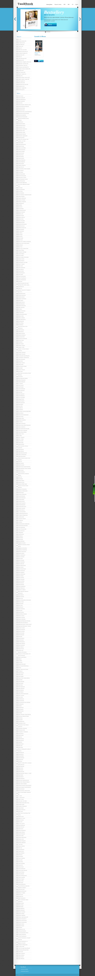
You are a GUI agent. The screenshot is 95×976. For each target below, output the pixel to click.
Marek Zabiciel (21, 594)
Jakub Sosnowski (21, 402)
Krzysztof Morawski (21, 504)
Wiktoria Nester (21, 903)
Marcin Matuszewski (22, 565)
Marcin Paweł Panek (22, 568)
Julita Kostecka (21, 449)
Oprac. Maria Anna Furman (23, 669)
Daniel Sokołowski (21, 267)
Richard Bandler (21, 757)
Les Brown (20, 522)
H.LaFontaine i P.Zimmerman (23, 357)
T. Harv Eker (20, 844)
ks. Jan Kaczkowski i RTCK (23, 932)
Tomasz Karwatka (21, 863)
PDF (64, 4)
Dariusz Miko (20, 274)
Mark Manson (20, 607)
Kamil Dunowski (21, 465)
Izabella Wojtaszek (21, 381)
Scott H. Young (21, 799)
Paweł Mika (20, 679)
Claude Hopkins (21, 253)
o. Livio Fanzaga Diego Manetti (24, 948)
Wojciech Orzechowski (22, 920)
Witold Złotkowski (21, 910)
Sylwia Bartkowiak (21, 825)
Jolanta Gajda (20, 442)
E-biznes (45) (20, 46)
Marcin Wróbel (21, 575)
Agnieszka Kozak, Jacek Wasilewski (25, 111)
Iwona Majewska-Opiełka (23, 378)
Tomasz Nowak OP (21, 868)
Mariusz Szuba (21, 601)
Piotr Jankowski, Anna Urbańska (24, 702)
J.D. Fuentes (20, 383)
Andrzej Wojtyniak (21, 161)
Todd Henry (20, 854)
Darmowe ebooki (58, 4)
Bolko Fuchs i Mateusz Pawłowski (24, 241)
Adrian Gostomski (21, 101)
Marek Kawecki (21, 582)
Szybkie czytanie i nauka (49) (23, 79)
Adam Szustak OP (21, 97)
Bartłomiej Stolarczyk (22, 227)
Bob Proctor (20, 236)
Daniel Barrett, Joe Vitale (22, 262)
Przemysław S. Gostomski (23, 731)
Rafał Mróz (20, 742)
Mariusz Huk (20, 598)
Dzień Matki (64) (21, 44)
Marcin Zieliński (21, 577)
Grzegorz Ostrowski (21, 352)
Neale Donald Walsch (22, 657)
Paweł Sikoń (20, 685)
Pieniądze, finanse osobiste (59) (24, 68)
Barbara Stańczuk (21, 217)
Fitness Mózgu (21, 323)
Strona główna (49, 4)
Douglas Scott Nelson (22, 298)
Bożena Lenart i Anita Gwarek (23, 243)
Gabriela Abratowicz (22, 335)
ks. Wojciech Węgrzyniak (22, 944)
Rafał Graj (20, 737)
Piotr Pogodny (20, 709)
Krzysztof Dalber (21, 499)
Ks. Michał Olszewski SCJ (23, 513)
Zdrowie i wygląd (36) (22, 87)
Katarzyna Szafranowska (22, 490)
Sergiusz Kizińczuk (21, 809)
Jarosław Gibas (21, 418)
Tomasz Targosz (21, 879)
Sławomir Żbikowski (22, 842)
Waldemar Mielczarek (22, 891)
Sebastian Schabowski (22, 806)
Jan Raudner (20, 409)
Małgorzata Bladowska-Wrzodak (24, 620)
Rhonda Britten (21, 756)
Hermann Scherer (21, 362)
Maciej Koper (20, 539)
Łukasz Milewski (21, 958)
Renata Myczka (21, 752)
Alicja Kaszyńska (21, 137)
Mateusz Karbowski (21, 619)
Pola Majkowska (21, 721)
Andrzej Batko (20, 142)
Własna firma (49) (21, 82)
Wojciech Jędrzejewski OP (23, 917)
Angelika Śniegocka (22, 165)
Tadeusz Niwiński (21, 846)
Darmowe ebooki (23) (22, 41)
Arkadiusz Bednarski (22, 198)
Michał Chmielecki (21, 629)
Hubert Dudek (20, 364)
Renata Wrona (21, 754)
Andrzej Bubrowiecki (22, 144)
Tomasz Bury (20, 861)
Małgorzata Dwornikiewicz (23, 622)
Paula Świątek (20, 676)
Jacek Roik (20, 392)
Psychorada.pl (20, 733)
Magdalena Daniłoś (21, 542)
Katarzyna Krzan (21, 482)
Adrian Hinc (20, 102)
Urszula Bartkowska (22, 884)
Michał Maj (20, 636)
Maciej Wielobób (21, 541)
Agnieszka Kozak (21, 109)
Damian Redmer (21, 260)
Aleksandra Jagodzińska (22, 135)
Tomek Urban (20, 882)
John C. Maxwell (21, 437)
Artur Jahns (20, 206)
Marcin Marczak (21, 563)
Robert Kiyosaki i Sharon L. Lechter (24, 773)
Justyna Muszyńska (21, 456)
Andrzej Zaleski (21, 163)
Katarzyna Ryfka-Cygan (22, 484)
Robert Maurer (21, 776)
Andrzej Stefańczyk (21, 160)
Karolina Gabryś (21, 480)
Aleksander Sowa (21, 130)
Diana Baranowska (21, 293)
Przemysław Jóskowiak (22, 728)
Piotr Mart (20, 705)
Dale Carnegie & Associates (23, 257)
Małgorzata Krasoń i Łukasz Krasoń (24, 624)
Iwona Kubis (20, 376)
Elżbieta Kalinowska (22, 305)
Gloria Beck (20, 342)
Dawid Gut (20, 288)
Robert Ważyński (21, 778)
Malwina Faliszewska (22, 551)
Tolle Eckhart (20, 856)
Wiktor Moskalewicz (21, 898)
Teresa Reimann (21, 849)
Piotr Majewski (21, 704)
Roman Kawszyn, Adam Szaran (24, 790)
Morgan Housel (21, 648)
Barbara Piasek (21, 215)
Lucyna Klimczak (21, 530)
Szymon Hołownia (21, 833)
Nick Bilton (20, 660)
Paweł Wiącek (20, 691)
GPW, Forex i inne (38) (22, 49)
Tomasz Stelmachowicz (22, 875)
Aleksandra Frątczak (22, 134)
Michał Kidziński (21, 634)
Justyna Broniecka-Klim (22, 452)
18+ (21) (19, 39)
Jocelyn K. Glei (21, 433)
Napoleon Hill (20, 650)
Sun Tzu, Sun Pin (21, 823)
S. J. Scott (20, 795)
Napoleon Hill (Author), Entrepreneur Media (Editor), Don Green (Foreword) (24, 654)
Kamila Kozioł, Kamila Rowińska (24, 466)
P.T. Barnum (20, 671)
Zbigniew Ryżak (21, 925)
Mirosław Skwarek (21, 643)
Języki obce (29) (21, 54)
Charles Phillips (21, 250)
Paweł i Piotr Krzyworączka (23, 693)
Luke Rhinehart (21, 534)
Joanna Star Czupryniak (22, 430)
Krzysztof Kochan (21, 501)
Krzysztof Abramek (21, 496)
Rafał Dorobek (21, 735)
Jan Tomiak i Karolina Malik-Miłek (24, 411)
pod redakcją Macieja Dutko (23, 949)
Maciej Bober (20, 537)
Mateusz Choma (21, 615)
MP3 (69, 4)
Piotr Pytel (20, 712)
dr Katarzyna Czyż (21, 929)
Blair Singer (20, 234)
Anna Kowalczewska (22, 175)
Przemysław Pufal (21, 730)
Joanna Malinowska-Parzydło (23, 428)
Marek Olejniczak (21, 588)
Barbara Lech (20, 213)
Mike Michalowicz (21, 641)
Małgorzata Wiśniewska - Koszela (24, 626)
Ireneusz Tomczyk (21, 369)
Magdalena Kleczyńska (22, 548)
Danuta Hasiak (21, 271)
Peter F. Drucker (21, 695)
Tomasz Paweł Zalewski (22, 870)
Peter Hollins (20, 697)
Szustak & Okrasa (21, 832)
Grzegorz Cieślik (21, 347)
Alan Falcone (20, 121)
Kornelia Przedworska (22, 494)
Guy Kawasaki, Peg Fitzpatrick (23, 355)
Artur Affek (20, 205)
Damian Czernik (21, 258)
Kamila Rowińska (21, 471)
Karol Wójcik (20, 478)
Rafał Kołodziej (21, 738)
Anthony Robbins (21, 196)
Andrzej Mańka (21, 156)
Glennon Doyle (21, 340)
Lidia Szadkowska (21, 527)
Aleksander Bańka (21, 123)
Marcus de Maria (21, 581)
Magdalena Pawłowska (22, 549)
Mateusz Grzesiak (21, 617)
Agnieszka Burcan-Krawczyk (23, 106)
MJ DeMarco (20, 536)
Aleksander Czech (21, 127)
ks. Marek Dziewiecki (22, 934)
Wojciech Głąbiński (21, 915)
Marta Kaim (20, 610)
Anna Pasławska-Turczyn (23, 179)
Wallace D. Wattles (21, 892)
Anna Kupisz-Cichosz (22, 177)
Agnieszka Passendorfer (22, 116)
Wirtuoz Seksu (20, 904)
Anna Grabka (20, 172)
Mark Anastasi (20, 603)
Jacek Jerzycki (21, 385)
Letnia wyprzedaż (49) (22, 58)
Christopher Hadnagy (22, 252)
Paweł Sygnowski (21, 686)
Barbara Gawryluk (21, 212)
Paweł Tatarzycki (21, 688)
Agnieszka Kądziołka (22, 115)
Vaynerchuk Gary (21, 889)
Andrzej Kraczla (21, 153)
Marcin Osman (21, 567)
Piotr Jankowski (21, 700)
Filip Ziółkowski (21, 321)
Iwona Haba (20, 371)
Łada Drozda (20, 951)
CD (72, 4)
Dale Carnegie (21, 255)
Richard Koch (20, 759)
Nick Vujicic (20, 662)
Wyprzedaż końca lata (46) (23, 84)
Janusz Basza (20, 413)
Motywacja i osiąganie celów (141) (24, 61)
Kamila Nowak (21, 470)
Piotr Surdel (20, 719)
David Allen (20, 281)
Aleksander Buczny (21, 125)
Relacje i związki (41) (22, 74)
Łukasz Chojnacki (21, 953)
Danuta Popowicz (21, 272)
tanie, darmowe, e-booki (29, 5)
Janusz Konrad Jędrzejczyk (23, 414)
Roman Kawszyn (21, 788)
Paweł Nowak (20, 683)
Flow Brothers (20, 324)
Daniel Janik (20, 265)
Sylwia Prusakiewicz (22, 830)
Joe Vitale (20, 435)
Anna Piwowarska (21, 180)
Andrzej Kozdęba (21, 151)
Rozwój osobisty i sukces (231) (24, 77)
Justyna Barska (21, 451)
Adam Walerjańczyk (22, 99)
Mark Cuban (20, 605)
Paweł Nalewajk (21, 681)
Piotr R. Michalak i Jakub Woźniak (24, 714)
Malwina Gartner (21, 553)
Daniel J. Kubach (21, 264)
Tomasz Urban (21, 880)
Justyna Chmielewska (22, 454)
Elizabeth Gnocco (21, 302)
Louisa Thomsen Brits (22, 529)
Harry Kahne (20, 361)
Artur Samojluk (21, 208)
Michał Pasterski (21, 638)
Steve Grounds (21, 820)
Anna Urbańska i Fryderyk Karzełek (24, 194)
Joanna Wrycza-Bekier (22, 432)
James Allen (20, 406)
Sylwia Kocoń (20, 828)
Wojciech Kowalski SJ (22, 918)
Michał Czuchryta (21, 631)
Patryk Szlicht (20, 674)
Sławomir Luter (21, 839)
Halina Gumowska (21, 359)
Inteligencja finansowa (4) (23, 51)
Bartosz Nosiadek (21, 220)
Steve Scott (20, 821)
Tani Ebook (24, 3)
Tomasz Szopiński (21, 858)
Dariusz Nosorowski (22, 276)
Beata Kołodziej (21, 229)
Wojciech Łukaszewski (22, 922)
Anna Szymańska (21, 189)
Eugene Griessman (21, 310)
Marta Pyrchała (21, 612)
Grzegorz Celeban (21, 345)
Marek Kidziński (21, 584)
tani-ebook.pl (21, 974)
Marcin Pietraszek (21, 570)
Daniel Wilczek (21, 269)
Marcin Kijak (20, 558)
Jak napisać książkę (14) (22, 53)
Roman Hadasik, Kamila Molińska (24, 787)
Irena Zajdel (20, 368)
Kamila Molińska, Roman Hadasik (24, 468)
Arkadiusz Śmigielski (22, 201)
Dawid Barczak (21, 286)
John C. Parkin (21, 439)
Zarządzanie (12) (21, 86)
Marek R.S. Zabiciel (21, 589)
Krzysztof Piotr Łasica (22, 506)
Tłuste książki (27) (21, 81)
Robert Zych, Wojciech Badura (23, 782)
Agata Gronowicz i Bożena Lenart (24, 104)
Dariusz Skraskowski (22, 279)
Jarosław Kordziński (22, 420)
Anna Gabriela (21, 170)
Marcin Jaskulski (21, 556)
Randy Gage (20, 747)
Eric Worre (20, 309)
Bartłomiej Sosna (21, 225)
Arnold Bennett (21, 203)
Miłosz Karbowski (21, 645)
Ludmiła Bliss (20, 532)
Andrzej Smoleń (21, 158)
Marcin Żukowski (21, 579)
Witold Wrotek (20, 906)
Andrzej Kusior (21, 154)
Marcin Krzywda (21, 560)
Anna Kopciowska (21, 173)
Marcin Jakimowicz (21, 555)
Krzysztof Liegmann (21, 503)
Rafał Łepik (20, 745)
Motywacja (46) (21, 60)
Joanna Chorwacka (21, 423)
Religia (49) (20, 75)
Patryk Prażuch (21, 672)
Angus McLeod (21, 167)
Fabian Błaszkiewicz (22, 319)
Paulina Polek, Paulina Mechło (24, 678)
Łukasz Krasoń (21, 956)
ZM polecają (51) (21, 89)
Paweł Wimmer (21, 690)
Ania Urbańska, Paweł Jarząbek (24, 168)
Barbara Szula (20, 219)
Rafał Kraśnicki (21, 740)
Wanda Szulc (20, 894)
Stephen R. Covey (21, 818)
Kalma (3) (20, 56)
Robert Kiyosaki (21, 771)
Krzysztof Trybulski (21, 508)
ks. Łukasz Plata (21, 946)
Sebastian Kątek (21, 804)
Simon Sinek (20, 811)
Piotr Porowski (20, 711)
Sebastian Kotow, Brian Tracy (23, 802)
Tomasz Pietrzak (21, 872)
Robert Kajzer (20, 769)
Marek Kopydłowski (21, 586)
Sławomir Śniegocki (22, 840)
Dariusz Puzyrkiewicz (22, 278)
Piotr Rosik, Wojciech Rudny (23, 716)
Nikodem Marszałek (22, 664)
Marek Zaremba (21, 596)
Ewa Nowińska (21, 312)
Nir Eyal (19, 667)
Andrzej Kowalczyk (21, 149)
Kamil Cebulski (21, 463)
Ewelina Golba (21, 316)
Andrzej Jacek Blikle (22, 147)
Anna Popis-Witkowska (22, 182)
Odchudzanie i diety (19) (22, 65)
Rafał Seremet (20, 743)
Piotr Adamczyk (21, 698)
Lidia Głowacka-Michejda (23, 525)
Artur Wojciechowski (22, 210)
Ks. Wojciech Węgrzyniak (23, 515)
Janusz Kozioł (20, 416)
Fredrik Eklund (21, 331)
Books (77, 4)
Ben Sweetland (21, 231)
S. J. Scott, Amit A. (21, 797)
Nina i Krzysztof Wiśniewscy (23, 665)
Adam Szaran (20, 96)
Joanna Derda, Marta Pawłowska (24, 425)
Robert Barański (21, 766)
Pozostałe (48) (21, 70)
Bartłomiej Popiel (21, 222)
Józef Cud (20, 461)
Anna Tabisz (20, 191)
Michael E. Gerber (21, 627)
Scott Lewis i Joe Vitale (22, 801)
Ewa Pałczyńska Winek (22, 314)
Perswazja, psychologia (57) (23, 67)
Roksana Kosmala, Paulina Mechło (24, 785)
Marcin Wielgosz (21, 572)
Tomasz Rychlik (21, 873)
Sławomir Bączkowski (22, 837)
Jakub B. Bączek (21, 400)
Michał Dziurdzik (21, 633)
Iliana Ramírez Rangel (22, 366)
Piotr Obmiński (21, 707)
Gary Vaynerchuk (21, 336)
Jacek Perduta (20, 387)
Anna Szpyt (20, 187)
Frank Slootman (21, 329)
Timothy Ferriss (21, 851)
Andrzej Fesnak (21, 146)
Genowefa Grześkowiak (22, 338)
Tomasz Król (20, 865)
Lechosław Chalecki (22, 518)
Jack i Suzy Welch (21, 397)
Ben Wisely (20, 232)
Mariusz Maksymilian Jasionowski (24, 600)
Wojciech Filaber (21, 913)
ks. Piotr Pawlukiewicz (22, 936)
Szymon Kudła (21, 835)
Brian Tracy (20, 246)
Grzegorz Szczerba (21, 354)
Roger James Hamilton (22, 783)
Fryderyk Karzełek (21, 333)
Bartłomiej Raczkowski (22, 224)
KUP (39, 61)
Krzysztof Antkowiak (21, 497)
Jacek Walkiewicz (21, 395)
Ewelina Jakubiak (21, 317)
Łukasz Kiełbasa (21, 955)
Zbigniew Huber (21, 924)
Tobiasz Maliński (21, 853)
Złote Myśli (20, 927)
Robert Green (20, 768)
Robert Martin (20, 775)
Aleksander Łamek (21, 132)
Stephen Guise (21, 816)
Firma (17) (20, 48)
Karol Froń (20, 477)
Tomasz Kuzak (21, 866)
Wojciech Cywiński (21, 911)
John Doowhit (20, 440)
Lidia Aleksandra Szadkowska (23, 523)
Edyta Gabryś (20, 300)
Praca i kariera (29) (21, 72)
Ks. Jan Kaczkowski (21, 511)
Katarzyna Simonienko (22, 489)
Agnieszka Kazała (21, 108)
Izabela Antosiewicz (21, 380)
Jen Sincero (20, 421)
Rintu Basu (20, 761)
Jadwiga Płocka (21, 399)
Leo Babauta (20, 520)
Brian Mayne (20, 245)
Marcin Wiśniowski (21, 574)
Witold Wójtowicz (21, 908)
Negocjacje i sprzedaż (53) (23, 63)
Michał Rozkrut (21, 640)
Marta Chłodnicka (21, 608)
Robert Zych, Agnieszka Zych (23, 780)
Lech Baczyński (21, 516)
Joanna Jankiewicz (21, 426)
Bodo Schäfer (20, 238)
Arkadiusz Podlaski (21, 199)
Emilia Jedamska (21, 307)
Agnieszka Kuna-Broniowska (23, 113)
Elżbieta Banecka (21, 303)
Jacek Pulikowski (21, 390)
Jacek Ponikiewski (21, 388)
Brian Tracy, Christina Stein (23, 248)
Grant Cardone (21, 343)
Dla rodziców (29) (21, 42)
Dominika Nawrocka (22, 295)
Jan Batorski (20, 407)
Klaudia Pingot (21, 492)
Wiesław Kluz (20, 896)
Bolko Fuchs (20, 239)
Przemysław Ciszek (21, 723)
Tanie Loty (20, 847)
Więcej (50, 23)
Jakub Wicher (20, 404)
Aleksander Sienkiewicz (22, 128)
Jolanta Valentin (21, 444)
